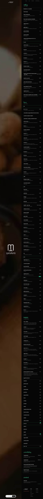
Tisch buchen (32, 493)
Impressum (31, 496)
